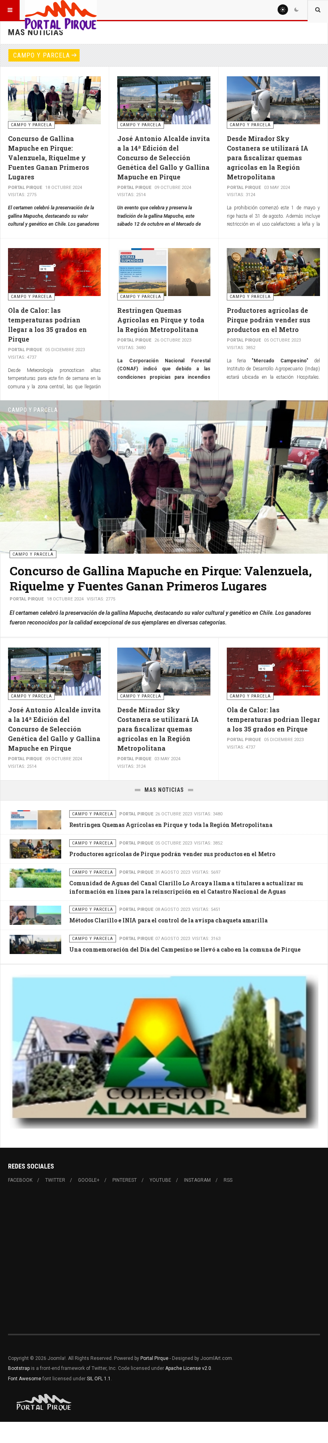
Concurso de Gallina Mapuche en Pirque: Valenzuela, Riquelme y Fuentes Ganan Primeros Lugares (48, 157)
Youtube (160, 1180)
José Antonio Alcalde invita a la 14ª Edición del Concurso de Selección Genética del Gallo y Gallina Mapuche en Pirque (163, 157)
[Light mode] (283, 9)
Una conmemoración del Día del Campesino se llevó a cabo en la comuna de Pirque (184, 949)
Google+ (89, 1180)
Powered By (44, 1402)
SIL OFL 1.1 (99, 1378)
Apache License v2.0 (188, 1368)
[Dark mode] (296, 9)
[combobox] (318, 10)
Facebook (20, 1180)
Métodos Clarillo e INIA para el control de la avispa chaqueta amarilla (168, 920)
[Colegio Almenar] (164, 1050)
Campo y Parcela (41, 55)
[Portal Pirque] (61, 10)
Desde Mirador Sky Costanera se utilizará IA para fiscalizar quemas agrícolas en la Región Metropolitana (267, 157)
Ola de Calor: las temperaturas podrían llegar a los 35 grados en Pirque (273, 719)
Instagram (197, 1180)
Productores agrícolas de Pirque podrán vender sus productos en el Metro (268, 320)
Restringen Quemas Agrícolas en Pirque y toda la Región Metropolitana (160, 320)
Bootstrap (19, 1368)
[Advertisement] (164, 1259)
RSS (228, 1180)
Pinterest (124, 1180)
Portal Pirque (154, 1358)
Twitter (55, 1180)
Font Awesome (24, 1378)
